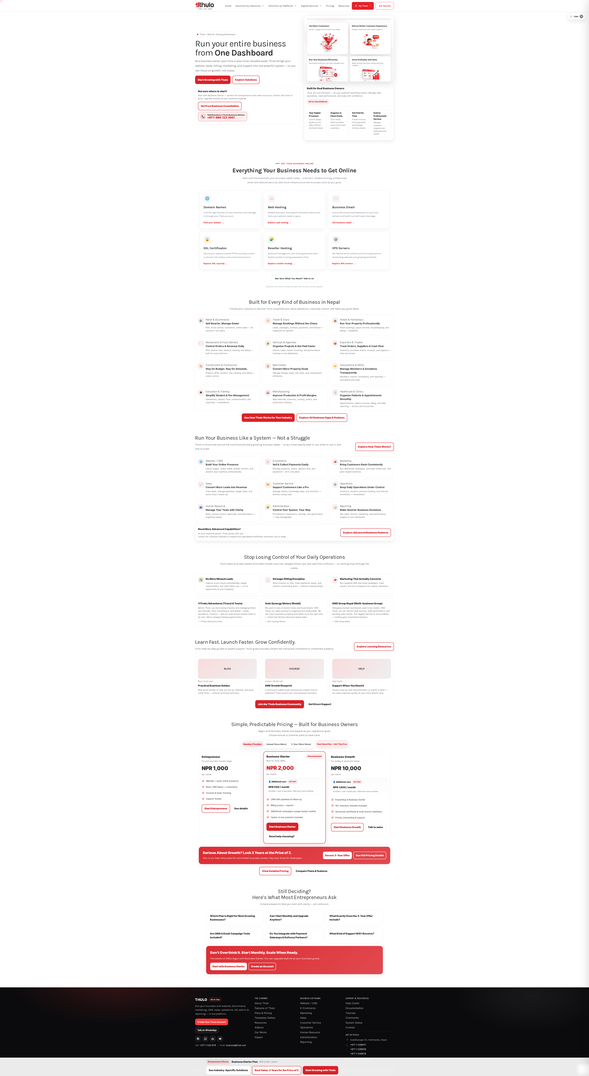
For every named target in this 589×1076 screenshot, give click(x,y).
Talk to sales (375, 827)
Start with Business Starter (228, 966)
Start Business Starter (282, 826)
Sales (303, 1017)
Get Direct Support (319, 704)
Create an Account (262, 966)
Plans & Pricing (263, 1013)
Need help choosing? (282, 836)
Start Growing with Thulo (213, 79)
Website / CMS (308, 1003)
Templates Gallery (265, 1017)
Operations (306, 1027)
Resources (261, 1022)
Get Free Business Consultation (220, 105)
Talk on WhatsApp (207, 1030)
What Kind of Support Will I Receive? (351, 933)
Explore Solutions (246, 79)
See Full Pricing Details (370, 855)
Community (352, 1017)
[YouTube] (220, 1039)
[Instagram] (205, 1039)
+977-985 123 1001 (221, 117)
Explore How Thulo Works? (374, 446)
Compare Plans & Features (311, 871)
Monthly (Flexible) (252, 744)
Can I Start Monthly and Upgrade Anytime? (289, 917)
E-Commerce (308, 1008)
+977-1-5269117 (358, 1044)
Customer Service (310, 1022)
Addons (259, 1027)
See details (241, 808)
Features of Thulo (265, 1008)
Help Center (353, 1003)
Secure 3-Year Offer (337, 855)
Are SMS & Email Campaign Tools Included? (230, 935)
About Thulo (262, 1003)
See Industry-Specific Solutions (228, 1070)
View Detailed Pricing (275, 871)
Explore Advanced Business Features (365, 532)
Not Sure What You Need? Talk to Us (294, 278)
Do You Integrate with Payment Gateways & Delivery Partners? (289, 935)
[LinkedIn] (213, 1039)
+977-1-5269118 (358, 1049)
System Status (354, 1022)
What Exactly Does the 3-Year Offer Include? (351, 917)
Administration (308, 1037)
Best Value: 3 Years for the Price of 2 (276, 1070)
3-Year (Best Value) (301, 744)
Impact (259, 1037)
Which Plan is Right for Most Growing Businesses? (232, 917)
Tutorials (351, 1013)
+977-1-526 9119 (208, 1045)
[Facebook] (198, 1039)
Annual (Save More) (276, 744)
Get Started (385, 6)
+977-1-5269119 (358, 1053)
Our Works (261, 1032)
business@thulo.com (236, 1045)
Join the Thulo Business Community (279, 704)
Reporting (306, 1041)
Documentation (354, 1008)
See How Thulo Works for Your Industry (268, 417)
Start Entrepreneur (215, 808)
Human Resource (310, 1032)
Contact (350, 1027)
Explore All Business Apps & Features (322, 417)
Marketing (306, 1013)
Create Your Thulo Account (211, 1022)
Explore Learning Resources (374, 646)
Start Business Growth (347, 827)
